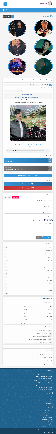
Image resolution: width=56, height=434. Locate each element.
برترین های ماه (48, 254)
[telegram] (3, 10)
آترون (24, 306)
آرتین (50, 320)
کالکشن (49, 284)
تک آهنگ (49, 260)
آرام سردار (24, 313)
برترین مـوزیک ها (6, 16)
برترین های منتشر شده (47, 397)
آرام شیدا (49, 316)
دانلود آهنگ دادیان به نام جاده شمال (44, 364)
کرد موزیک (48, 80)
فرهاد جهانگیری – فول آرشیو (46, 415)
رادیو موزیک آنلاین (47, 270)
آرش (50, 323)
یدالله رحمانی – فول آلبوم (47, 422)
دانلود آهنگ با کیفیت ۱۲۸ (10, 159)
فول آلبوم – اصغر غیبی (47, 424)
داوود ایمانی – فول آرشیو (47, 411)
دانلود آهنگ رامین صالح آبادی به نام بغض (43, 354)
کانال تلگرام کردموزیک (27, 184)
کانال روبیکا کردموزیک (27, 188)
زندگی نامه (49, 277)
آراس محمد (48, 313)
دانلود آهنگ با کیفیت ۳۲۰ (10, 161)
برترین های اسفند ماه (48, 403)
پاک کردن (39, 237)
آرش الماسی (23, 323)
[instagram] (6, 10)
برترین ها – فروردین (48, 401)
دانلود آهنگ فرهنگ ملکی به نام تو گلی (44, 357)
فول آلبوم (49, 280)
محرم (50, 287)
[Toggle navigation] (52, 10)
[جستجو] (5, 4)
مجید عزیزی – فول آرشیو (47, 417)
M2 (51, 306)
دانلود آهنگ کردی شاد (46, 267)
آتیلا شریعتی (48, 310)
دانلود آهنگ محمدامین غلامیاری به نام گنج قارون (42, 360)
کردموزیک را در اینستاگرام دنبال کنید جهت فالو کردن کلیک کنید (28, 144)
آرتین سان (24, 320)
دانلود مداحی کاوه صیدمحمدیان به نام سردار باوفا (37, 339)
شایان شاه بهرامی (28, 94)
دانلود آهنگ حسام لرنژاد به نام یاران (44, 350)
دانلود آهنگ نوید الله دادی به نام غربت (44, 389)
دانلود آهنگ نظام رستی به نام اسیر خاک (44, 387)
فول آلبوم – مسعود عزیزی (47, 426)
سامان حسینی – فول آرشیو (47, 413)
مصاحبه (49, 290)
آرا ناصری (24, 310)
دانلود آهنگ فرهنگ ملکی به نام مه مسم (44, 385)
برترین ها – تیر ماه (48, 399)
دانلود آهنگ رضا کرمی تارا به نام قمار (39, 336)
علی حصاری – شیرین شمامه (42, 342)
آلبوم (50, 247)
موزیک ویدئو (48, 294)
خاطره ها (49, 264)
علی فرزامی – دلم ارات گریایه (41, 330)
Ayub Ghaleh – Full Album (47, 419)
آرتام (25, 316)
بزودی (49, 257)
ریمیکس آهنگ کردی (47, 274)
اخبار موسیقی (48, 250)
